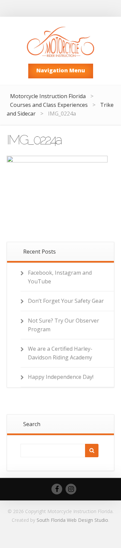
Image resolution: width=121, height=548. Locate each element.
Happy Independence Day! (60, 377)
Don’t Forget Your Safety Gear (66, 300)
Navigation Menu (60, 70)
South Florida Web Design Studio (72, 520)
